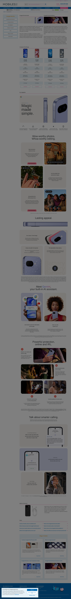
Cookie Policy (17, 594)
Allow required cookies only (32, 592)
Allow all (32, 589)
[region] (20, 592)
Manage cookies (32, 595)
